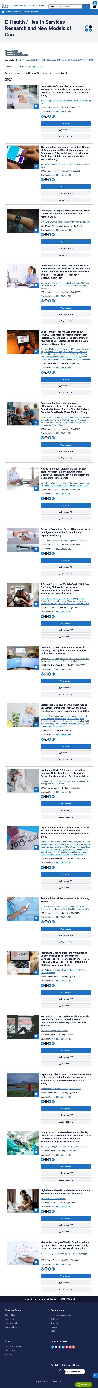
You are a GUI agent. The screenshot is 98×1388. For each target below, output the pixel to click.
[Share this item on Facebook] (86, 30)
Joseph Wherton (47, 1089)
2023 (49, 60)
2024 (44, 60)
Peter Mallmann (60, 724)
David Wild (71, 781)
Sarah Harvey (85, 417)
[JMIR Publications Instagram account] (70, 1347)
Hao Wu (76, 101)
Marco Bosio (46, 852)
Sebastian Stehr (69, 661)
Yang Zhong (46, 101)
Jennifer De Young (79, 970)
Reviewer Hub (11, 1323)
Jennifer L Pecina (48, 283)
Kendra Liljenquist (58, 599)
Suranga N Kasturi (48, 781)
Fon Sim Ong (78, 164)
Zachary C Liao (55, 1147)
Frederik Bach (61, 719)
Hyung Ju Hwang (72, 1254)
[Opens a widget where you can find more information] (83, 1385)
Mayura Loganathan (49, 420)
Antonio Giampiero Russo (72, 855)
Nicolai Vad (71, 354)
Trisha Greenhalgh (62, 1089)
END (29, 67)
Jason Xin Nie (46, 422)
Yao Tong (45, 1147)
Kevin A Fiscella (53, 601)
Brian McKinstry (64, 420)
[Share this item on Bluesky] (86, 26)
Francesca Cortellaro (73, 852)
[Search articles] (86, 6)
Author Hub (10, 1315)
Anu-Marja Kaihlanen (60, 483)
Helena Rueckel (73, 719)
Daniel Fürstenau (74, 906)
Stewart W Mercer (78, 420)
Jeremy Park (61, 781)
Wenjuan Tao (56, 101)
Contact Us (10, 1350)
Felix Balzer (84, 909)
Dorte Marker (46, 357)
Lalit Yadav (45, 970)
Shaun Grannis (58, 784)
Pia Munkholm (84, 359)
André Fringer (62, 1031)
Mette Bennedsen (78, 349)
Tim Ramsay (67, 422)
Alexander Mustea (70, 721)
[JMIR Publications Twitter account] (56, 1347)
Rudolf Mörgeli (73, 909)
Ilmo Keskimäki (68, 486)
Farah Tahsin (73, 417)
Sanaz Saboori (60, 354)
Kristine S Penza (74, 283)
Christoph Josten (55, 661)
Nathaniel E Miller (71, 285)
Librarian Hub (11, 1327)
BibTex (35, 67)
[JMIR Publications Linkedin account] (63, 1347)
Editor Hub (9, 1319)
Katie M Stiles (60, 1199)
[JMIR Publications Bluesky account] (52, 1347)
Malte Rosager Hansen (56, 359)
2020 (65, 60)
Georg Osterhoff (62, 659)
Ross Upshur (46, 425)
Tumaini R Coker (82, 604)
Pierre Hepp (81, 661)
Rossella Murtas (47, 842)
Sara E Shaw (75, 1089)
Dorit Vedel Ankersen (49, 349)
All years (26, 60)
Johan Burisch (72, 359)
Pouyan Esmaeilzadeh (50, 541)
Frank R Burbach (47, 1199)
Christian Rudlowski (75, 724)
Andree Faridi (83, 721)
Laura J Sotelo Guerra (67, 604)
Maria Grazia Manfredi (75, 847)
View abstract (65, 123)
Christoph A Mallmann (50, 716)
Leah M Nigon (61, 283)
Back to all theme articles (17, 55)
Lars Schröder (83, 716)
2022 (54, 60)
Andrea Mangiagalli (61, 849)
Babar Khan (81, 781)
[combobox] (70, 6)
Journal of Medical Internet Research (21, 12)
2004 (91, 60)
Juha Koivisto (56, 486)
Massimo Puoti (84, 842)
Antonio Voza (77, 844)
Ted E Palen (57, 422)
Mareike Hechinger (48, 1031)
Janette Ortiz (52, 604)
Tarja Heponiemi (82, 486)
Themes (54, 1323)
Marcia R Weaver (67, 601)
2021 (59, 60)
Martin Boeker (61, 906)
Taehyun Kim (59, 1254)
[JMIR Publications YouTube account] (66, 1347)
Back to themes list (14, 53)
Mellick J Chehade (48, 973)
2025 (38, 60)
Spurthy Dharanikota (78, 541)
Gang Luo (84, 1147)
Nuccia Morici (72, 842)
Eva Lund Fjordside (61, 352)
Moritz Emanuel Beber (78, 352)
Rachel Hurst (46, 599)
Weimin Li (83, 101)
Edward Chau (62, 417)
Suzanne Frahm (74, 357)
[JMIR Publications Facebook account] (59, 1347)
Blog (53, 1331)
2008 (85, 60)
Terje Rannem (82, 354)
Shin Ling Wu (67, 164)
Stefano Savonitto (54, 855)
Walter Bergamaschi (63, 844)
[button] (95, 3)
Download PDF (67, 130)
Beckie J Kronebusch (55, 285)
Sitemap (8, 1354)
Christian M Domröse (68, 716)
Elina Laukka (83, 483)
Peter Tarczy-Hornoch (71, 1147)
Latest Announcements (61, 1315)
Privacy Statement (13, 1346)
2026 (33, 60)
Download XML (67, 136)
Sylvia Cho (45, 222)
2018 (75, 60)
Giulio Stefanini (59, 847)
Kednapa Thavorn (80, 422)
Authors (54, 1319)
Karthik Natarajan (83, 222)
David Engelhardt (48, 719)
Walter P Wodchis (58, 425)
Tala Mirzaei (64, 541)
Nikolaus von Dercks (77, 659)
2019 (70, 60)
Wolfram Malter (47, 724)
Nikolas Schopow (48, 659)
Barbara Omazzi (47, 844)
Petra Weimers (64, 349)
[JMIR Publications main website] (23, 6)
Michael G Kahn (69, 222)
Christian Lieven (47, 354)
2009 (80, 60)
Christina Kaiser (55, 721)
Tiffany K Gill (65, 970)
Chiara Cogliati (60, 842)
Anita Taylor (55, 970)
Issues (54, 1327)
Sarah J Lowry (72, 599)
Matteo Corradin (58, 852)
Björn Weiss (62, 909)
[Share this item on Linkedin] (90, 30)
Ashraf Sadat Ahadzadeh (51, 164)
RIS (41, 67)
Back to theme (12, 51)
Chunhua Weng (56, 222)
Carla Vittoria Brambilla (78, 849)
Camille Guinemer (48, 906)
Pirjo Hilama (46, 486)
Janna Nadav (46, 483)
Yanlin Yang (67, 101)
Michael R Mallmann (57, 726)
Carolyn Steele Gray (49, 417)
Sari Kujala (73, 483)
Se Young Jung (47, 1254)
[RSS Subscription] (73, 1347)
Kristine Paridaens (59, 357)
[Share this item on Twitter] (90, 26)
